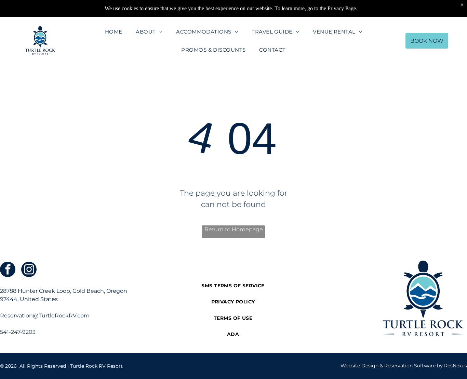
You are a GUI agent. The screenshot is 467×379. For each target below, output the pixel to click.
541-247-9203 (18, 332)
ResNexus (455, 366)
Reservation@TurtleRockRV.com (45, 315)
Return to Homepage (233, 229)
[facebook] (7, 270)
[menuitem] (113, 32)
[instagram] (29, 270)
